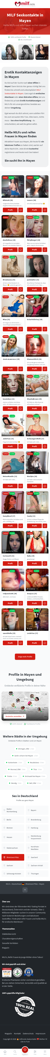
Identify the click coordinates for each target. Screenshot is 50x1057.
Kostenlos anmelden (14, 716)
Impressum (40, 1033)
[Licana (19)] (32, 696)
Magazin (5, 947)
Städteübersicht (9, 934)
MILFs (8, 884)
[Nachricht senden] (20, 210)
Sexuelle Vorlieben (10, 943)
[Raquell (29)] (10, 693)
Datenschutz (28, 1033)
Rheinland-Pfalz (32, 884)
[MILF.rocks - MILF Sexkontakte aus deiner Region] (25, 4)
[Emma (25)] (36, 699)
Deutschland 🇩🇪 (18, 884)
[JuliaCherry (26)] (29, 703)
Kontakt (17, 1033)
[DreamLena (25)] (13, 705)
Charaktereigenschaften (12, 938)
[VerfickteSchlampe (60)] (18, 700)
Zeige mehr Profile (25, 657)
